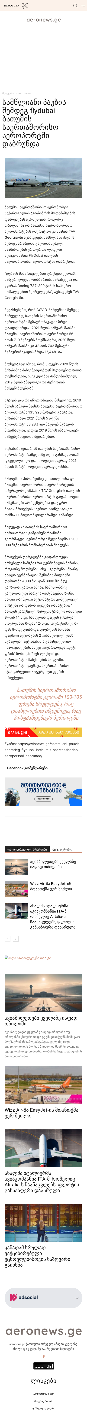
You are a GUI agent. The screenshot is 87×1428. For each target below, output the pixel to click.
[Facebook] (43, 1357)
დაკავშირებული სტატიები (27, 849)
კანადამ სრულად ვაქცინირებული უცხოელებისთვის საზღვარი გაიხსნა (37, 1256)
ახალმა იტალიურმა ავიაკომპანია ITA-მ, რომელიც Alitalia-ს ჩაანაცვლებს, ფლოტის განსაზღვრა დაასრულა (52, 916)
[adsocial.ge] (24, 1306)
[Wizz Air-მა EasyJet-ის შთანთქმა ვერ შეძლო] (16, 889)
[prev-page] (7, 939)
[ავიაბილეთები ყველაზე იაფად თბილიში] (16, 867)
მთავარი (8, 93)
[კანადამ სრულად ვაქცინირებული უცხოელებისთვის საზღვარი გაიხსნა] (43, 1223)
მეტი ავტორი (62, 849)
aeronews (24, 93)
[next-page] (16, 939)
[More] (61, 826)
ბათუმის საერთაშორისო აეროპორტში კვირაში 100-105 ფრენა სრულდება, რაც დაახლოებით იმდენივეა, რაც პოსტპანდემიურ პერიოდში (46, 704)
